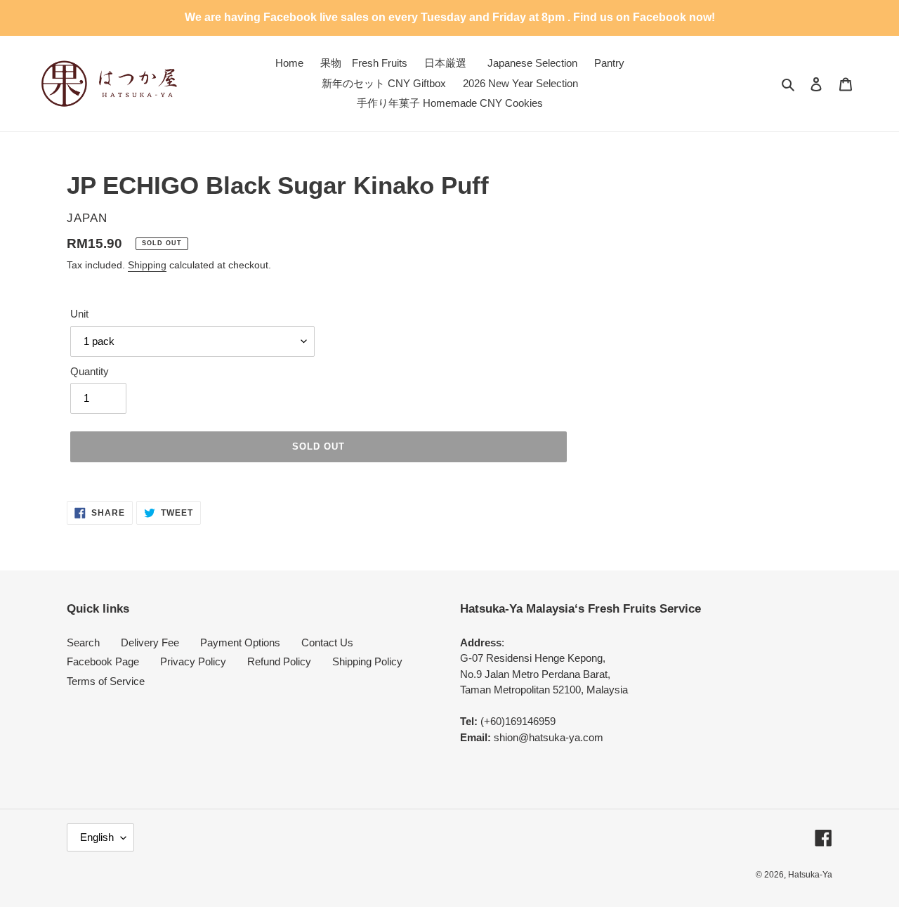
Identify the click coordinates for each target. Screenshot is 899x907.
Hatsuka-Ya (810, 875)
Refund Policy (279, 661)
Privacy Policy (193, 661)
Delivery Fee (150, 642)
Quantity (89, 371)
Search (83, 642)
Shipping (147, 264)
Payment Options (240, 642)
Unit (79, 314)
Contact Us (327, 642)
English (97, 837)
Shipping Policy (367, 661)
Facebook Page (103, 661)
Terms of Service (106, 681)
